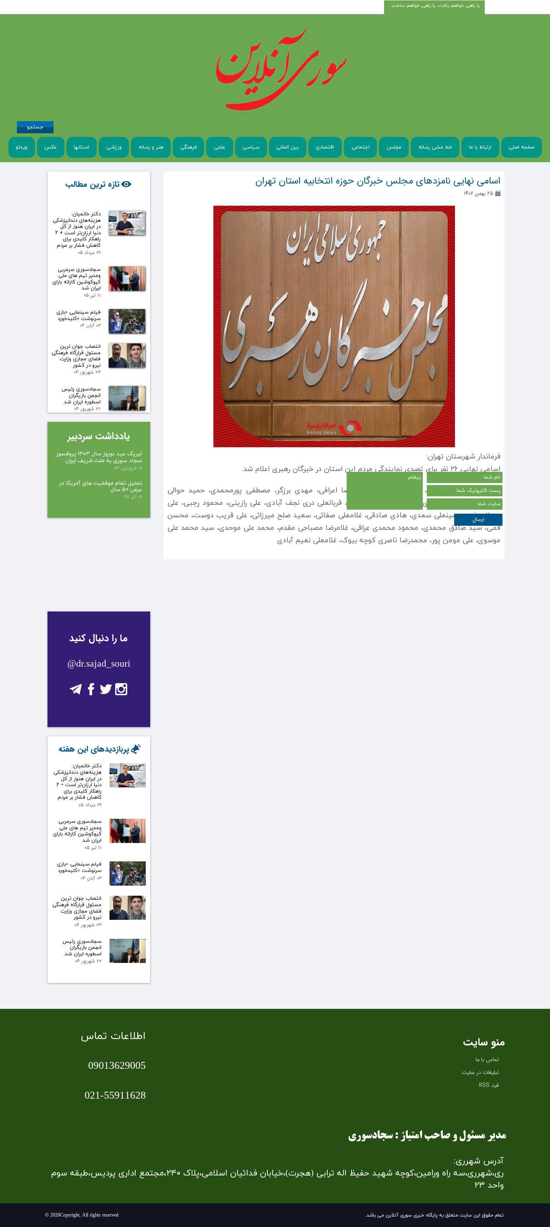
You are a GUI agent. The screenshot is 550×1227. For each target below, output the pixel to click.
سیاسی (250, 147)
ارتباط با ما (480, 147)
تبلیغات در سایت (480, 1072)
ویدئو (21, 147)
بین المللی (287, 147)
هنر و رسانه (151, 147)
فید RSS (489, 1085)
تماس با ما (487, 1059)
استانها (81, 147)
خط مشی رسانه (435, 147)
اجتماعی (361, 147)
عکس (50, 147)
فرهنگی (188, 147)
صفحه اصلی (521, 147)
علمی (219, 147)
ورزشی (114, 147)
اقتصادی (325, 147)
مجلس (394, 147)
